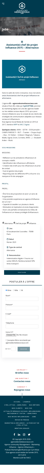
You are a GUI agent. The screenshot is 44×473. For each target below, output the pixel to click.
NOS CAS (28, 408)
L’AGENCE (26, 402)
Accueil (17, 402)
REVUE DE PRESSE (22, 420)
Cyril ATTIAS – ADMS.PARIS (15, 405)
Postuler (22, 272)
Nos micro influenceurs (18, 416)
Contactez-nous (22, 381)
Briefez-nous (22, 372)
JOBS (34, 416)
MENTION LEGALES (22, 428)
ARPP (15, 124)
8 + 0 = (8, 349)
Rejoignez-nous (22, 389)
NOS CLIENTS (17, 408)
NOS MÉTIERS (34, 405)
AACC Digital (24, 124)
